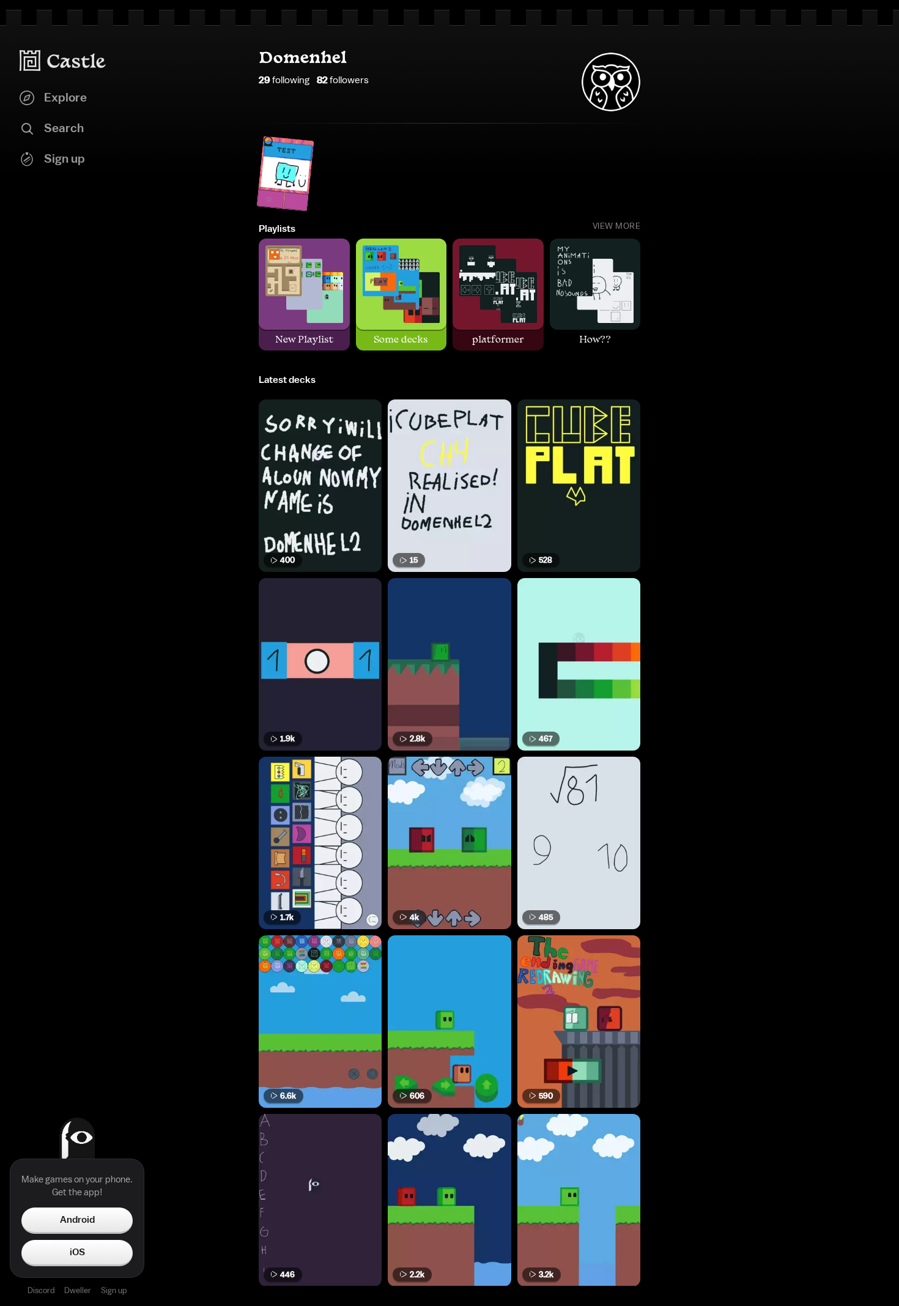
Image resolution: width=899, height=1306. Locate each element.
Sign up (114, 1290)
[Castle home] (63, 60)
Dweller (77, 1290)
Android (77, 1220)
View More (617, 226)
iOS (77, 1252)
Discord (41, 1290)
